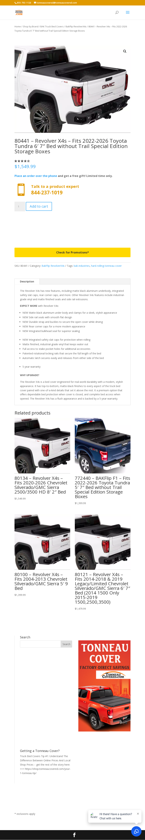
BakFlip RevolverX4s (76, 26)
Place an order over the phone (35, 176)
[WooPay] (72, 226)
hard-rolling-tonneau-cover (106, 265)
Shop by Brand (30, 26)
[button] (125, 51)
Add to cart (39, 206)
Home (17, 26)
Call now (72, 189)
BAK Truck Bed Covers (52, 26)
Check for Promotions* (72, 252)
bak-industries (82, 265)
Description (27, 281)
